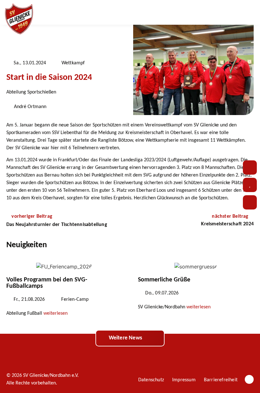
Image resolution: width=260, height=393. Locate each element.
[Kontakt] (250, 167)
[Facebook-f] (249, 379)
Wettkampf (73, 63)
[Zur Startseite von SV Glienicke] (19, 19)
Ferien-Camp (74, 299)
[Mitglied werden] (250, 202)
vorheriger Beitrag (31, 216)
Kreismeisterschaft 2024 (227, 224)
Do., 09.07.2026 (162, 293)
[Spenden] (250, 185)
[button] (233, 12)
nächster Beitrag (231, 216)
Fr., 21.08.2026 (29, 299)
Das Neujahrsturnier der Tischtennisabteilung (56, 224)
